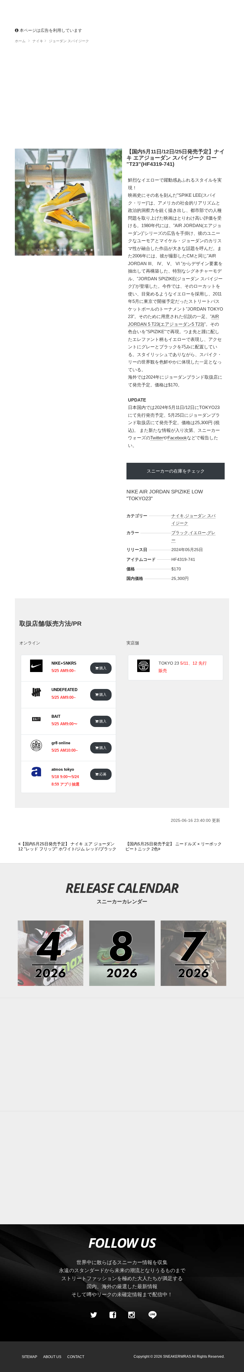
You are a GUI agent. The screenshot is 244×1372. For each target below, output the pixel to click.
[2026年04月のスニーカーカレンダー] (50, 953)
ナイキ (177, 515)
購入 (102, 668)
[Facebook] (112, 1315)
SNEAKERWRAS (177, 1356)
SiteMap (29, 1357)
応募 (102, 774)
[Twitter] (93, 1315)
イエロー (197, 532)
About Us (52, 1357)
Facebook (177, 437)
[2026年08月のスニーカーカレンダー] (122, 953)
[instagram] (131, 1315)
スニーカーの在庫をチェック (176, 470)
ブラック (179, 532)
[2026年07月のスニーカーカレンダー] (193, 953)
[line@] (150, 1315)
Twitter (156, 437)
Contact (75, 1357)
